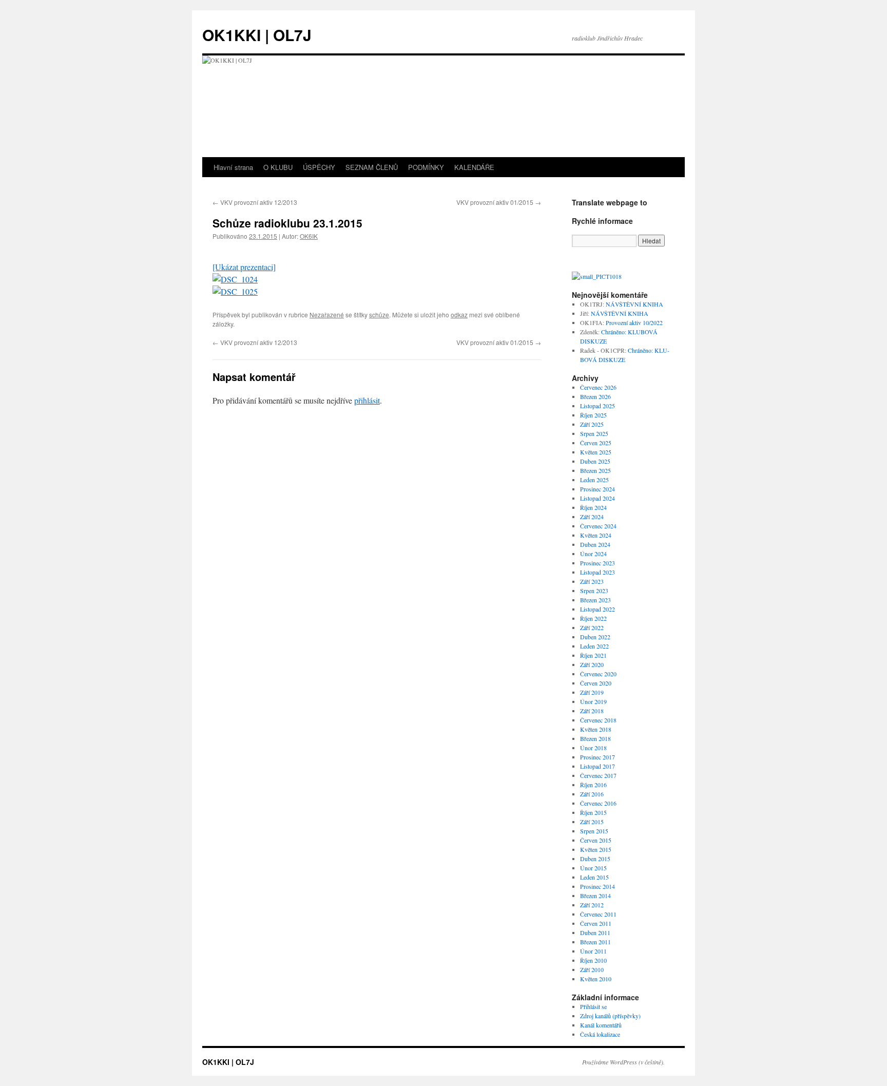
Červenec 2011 (598, 914)
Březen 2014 (595, 895)
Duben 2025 (595, 461)
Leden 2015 (594, 877)
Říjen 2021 (593, 655)
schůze (379, 314)
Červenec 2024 (598, 526)
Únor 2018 (593, 748)
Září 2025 (592, 424)
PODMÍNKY (426, 167)
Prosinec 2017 (597, 757)
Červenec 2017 (598, 775)
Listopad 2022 (597, 609)
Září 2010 (592, 969)
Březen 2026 (595, 396)
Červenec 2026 (598, 387)
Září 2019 (592, 692)
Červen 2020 (595, 683)
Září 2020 (592, 664)
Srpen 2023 (594, 590)
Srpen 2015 (594, 831)
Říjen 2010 (593, 960)
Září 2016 (592, 794)
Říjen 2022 (593, 618)
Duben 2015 (595, 858)
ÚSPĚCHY (319, 167)
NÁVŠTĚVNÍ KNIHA (634, 304)
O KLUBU (278, 167)
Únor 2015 (593, 868)
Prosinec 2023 (597, 563)
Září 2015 (592, 821)
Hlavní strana (233, 167)
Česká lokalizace (600, 1034)
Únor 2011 (593, 951)
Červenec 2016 (598, 803)
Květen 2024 (595, 535)
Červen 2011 (595, 923)
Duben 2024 (595, 544)
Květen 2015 (595, 849)
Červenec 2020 (598, 674)
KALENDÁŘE (474, 167)
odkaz (459, 314)
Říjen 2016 (593, 784)
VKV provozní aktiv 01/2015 (498, 202)
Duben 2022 (595, 637)
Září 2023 (592, 581)
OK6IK (309, 236)
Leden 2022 (594, 646)
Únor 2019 (593, 701)
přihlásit (367, 400)
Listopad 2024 (597, 498)
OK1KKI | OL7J (257, 35)
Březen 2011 (595, 942)
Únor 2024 (593, 553)
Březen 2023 (595, 600)
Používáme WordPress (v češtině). (623, 1062)
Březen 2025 (595, 470)
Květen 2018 (595, 729)
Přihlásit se (593, 1006)
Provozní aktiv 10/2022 (634, 322)
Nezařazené (327, 314)
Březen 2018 (595, 738)
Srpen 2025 (594, 433)
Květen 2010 (595, 979)
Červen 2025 (595, 443)
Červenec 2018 (598, 720)
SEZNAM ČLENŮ (371, 167)
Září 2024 (592, 516)
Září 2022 (592, 627)
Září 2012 (592, 905)
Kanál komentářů (601, 1025)
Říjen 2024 (593, 507)
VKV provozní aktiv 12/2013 (255, 202)
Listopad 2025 (597, 406)
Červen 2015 (595, 840)
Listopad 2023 (597, 572)
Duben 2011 (595, 932)
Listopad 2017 (597, 766)
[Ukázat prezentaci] (244, 266)
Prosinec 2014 (597, 886)
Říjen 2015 (593, 812)
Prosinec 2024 (597, 489)
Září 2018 (592, 711)
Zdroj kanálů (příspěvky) (610, 1016)
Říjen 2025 (593, 415)
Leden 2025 (594, 479)
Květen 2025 (595, 452)
